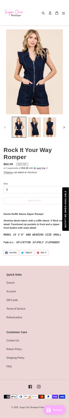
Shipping (8, 172)
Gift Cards (12, 300)
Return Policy (14, 349)
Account (11, 291)
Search (10, 282)
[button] (26, 168)
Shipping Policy (15, 357)
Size (6, 183)
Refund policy (14, 317)
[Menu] (63, 12)
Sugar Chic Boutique (29, 407)
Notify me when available (65, 209)
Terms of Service (15, 308)
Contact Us (12, 340)
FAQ (9, 366)
